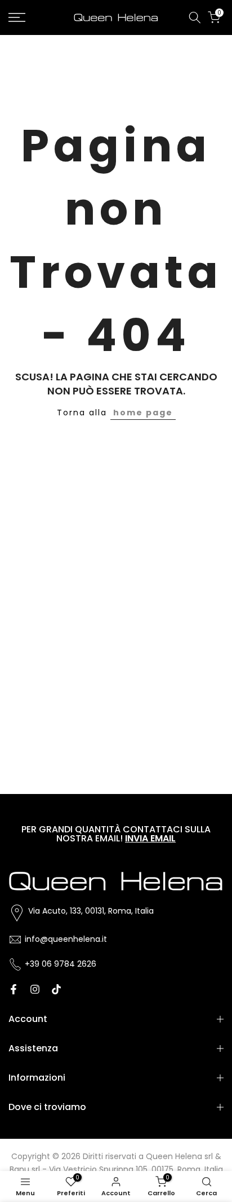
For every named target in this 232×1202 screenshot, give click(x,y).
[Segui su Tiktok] (56, 989)
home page (143, 412)
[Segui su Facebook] (13, 989)
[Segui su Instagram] (35, 989)
